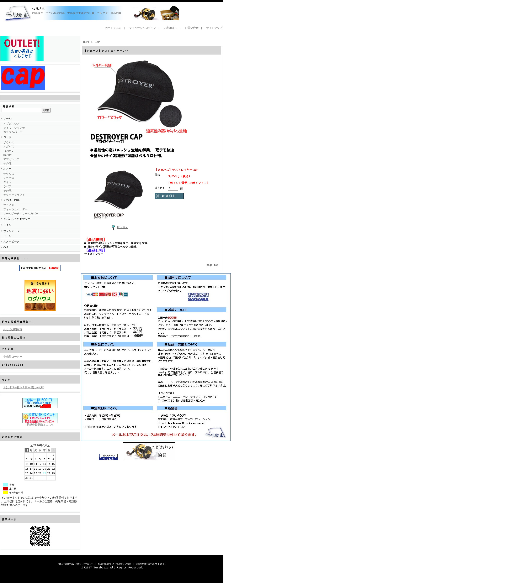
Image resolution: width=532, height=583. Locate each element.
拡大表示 (122, 227)
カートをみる (113, 27)
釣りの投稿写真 (12, 329)
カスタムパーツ (12, 132)
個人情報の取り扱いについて (75, 564)
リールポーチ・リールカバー (20, 213)
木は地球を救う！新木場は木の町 (23, 387)
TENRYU (8, 150)
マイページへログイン (142, 27)
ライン (7, 225)
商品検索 (9, 106)
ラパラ (7, 186)
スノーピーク (11, 241)
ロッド (7, 137)
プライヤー (10, 205)
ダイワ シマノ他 (14, 127)
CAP (5, 247)
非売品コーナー (12, 356)
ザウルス (8, 142)
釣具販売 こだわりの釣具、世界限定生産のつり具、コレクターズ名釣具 (183, 13)
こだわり (8, 349)
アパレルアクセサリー (16, 218)
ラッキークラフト (14, 194)
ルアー (7, 168)
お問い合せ (191, 27)
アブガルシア (11, 123)
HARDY (7, 155)
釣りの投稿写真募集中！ (18, 321)
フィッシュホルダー (15, 209)
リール (7, 118)
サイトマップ (214, 27)
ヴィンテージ (11, 231)
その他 (7, 163)
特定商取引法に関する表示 (114, 564)
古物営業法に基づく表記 (150, 564)
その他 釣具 (11, 200)
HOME (86, 41)
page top (212, 265)
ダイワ (7, 182)
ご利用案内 (170, 27)
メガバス (8, 146)
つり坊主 (38, 9)
